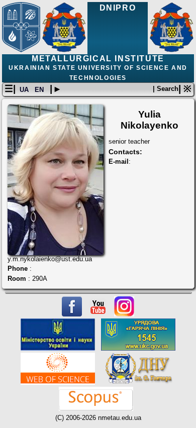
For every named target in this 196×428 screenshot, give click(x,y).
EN (40, 89)
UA (25, 89)
